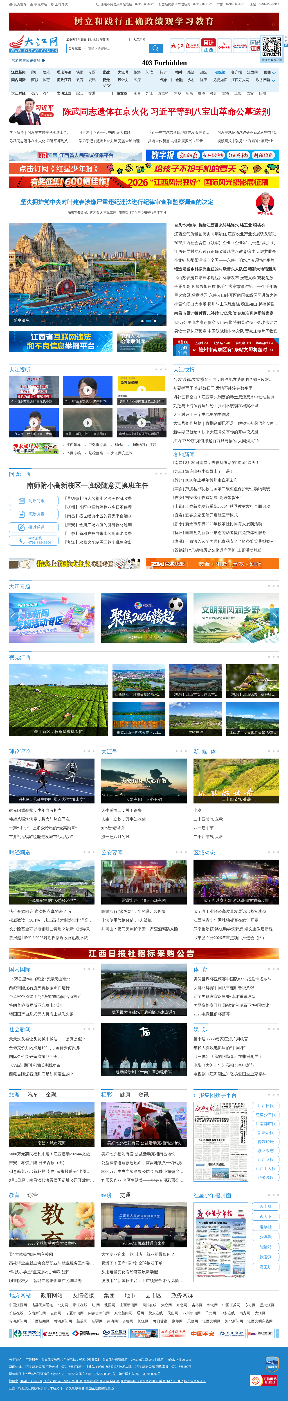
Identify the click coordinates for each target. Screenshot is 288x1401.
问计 (163, 72)
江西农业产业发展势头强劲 (252, 234)
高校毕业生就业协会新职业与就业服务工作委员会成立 (57, 1263)
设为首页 (20, 4)
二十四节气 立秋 (208, 819)
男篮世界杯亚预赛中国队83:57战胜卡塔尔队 (233, 979)
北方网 (63, 1305)
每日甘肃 (160, 1321)
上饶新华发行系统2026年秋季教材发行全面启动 (227, 506)
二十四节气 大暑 (208, 836)
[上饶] (178, 506)
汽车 (46, 93)
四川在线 (149, 1305)
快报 (79, 72)
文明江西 (64, 93)
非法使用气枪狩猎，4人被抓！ (128, 920)
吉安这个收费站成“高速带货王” (213, 497)
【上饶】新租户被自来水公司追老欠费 (97, 533)
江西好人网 (240, 80)
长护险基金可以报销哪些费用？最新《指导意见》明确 (57, 929)
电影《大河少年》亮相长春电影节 (224, 1065)
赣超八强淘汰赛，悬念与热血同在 (39, 819)
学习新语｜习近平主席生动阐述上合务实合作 (45, 132)
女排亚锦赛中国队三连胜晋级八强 (224, 988)
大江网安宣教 (122, 453)
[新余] (178, 524)
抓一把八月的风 (115, 836)
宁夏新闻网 (75, 1313)
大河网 (260, 1313)
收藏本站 (40, 4)
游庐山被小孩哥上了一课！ (209, 471)
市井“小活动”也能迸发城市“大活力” (41, 836)
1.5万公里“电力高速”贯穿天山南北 (39, 979)
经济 (191, 72)
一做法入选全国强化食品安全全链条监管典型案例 (229, 541)
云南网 (55, 1313)
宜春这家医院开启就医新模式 (211, 515)
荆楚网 (177, 1321)
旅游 (137, 72)
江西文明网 (211, 1321)
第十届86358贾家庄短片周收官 (221, 1039)
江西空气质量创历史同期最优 (200, 234)
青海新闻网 (18, 1321)
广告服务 (32, 1359)
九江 (149, 93)
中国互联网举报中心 (100, 1388)
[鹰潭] (178, 541)
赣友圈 (122, 93)
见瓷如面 (220, 80)
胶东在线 (155, 1313)
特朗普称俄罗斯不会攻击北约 (35, 1005)
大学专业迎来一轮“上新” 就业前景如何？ (138, 1254)
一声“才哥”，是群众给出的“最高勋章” (43, 828)
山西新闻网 (129, 1305)
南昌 (137, 93)
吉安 (250, 93)
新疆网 (97, 1321)
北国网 (109, 1305)
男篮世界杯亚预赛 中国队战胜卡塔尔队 (209, 331)
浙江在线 (80, 1305)
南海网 (112, 1321)
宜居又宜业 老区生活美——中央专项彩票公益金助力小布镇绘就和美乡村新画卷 (172, 1180)
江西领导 (73, 445)
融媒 (203, 72)
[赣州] (178, 480)
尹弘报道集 (265, 214)
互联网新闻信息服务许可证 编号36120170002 (152, 1381)
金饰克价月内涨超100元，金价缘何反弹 (44, 1048)
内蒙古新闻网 (99, 1313)
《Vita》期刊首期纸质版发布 (34, 1065)
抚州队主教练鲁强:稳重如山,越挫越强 (240, 304)
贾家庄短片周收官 (261, 331)
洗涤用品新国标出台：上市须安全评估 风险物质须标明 (150, 1280)
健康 (203, 80)
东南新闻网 (37, 1313)
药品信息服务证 (195, 1381)
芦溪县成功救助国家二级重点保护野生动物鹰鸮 (227, 489)
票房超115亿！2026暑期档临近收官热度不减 (48, 937)
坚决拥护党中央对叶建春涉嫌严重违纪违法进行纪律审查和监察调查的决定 (117, 202)
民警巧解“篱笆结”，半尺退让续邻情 (133, 911)
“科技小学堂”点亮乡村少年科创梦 (39, 1272)
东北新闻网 (123, 1313)
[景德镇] (180, 550)
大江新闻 (139, 39)
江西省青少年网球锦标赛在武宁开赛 (226, 920)
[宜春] (178, 515)
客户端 (236, 72)
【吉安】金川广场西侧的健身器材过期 (97, 525)
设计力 (123, 80)
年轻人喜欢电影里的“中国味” (220, 1048)
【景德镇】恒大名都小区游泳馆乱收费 (97, 498)
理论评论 (64, 72)
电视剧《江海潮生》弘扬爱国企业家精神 (230, 1074)
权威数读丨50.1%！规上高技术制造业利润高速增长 (55, 920)
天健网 (192, 1321)
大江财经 (18, 93)
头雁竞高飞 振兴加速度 (195, 286)
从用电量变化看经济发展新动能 (129, 1272)
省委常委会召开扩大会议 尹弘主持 (92, 212)
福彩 (34, 80)
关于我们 (15, 1359)
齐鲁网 (127, 1321)
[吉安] (178, 497)
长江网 (143, 1321)
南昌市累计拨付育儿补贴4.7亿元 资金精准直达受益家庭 (224, 313)
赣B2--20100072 (64, 1374)
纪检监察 (96, 453)
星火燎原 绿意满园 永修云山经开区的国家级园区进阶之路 (226, 295)
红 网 (96, 1305)
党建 (106, 72)
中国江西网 (18, 1305)
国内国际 (18, 80)
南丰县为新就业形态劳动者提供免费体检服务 (225, 532)
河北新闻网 (234, 1321)
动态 (34, 93)
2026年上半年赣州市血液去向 (211, 480)
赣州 (213, 93)
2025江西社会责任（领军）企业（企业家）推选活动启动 (224, 242)
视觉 (106, 80)
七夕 (198, 810)
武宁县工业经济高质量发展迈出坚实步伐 (230, 911)
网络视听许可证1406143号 (101, 1381)
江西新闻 (18, 72)
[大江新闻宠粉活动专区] (51, 641)
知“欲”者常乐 (113, 828)
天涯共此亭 (266, 251)
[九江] (178, 471)
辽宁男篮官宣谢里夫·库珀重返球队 (225, 996)
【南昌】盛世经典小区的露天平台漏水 (97, 516)
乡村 (191, 80)
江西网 (252, 72)
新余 (189, 93)
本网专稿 (73, 453)
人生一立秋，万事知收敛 (123, 819)
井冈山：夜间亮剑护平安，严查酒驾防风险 (139, 929)
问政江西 (64, 80)
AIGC (107, 86)
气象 (163, 80)
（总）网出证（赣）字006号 (63, 1381)
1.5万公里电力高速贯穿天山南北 (203, 322)
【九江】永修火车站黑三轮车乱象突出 (97, 542)
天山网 (172, 1313)
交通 (92, 93)
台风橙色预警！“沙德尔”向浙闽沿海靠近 (45, 996)
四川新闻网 (192, 1313)
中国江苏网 (231, 1305)
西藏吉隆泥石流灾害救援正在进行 (39, 988)
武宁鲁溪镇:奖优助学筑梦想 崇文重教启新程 (233, 929)
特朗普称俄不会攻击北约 (255, 322)
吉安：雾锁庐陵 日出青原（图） (38, 1163)
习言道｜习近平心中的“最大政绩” (105, 132)
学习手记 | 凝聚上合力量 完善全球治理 (109, 141)
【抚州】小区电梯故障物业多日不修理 (97, 507)
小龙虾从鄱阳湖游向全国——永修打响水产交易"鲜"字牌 (224, 260)
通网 (140, 1313)
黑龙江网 (267, 1305)
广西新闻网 (41, 1321)
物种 (178, 72)
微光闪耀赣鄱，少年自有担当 (35, 810)
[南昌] (178, 462)
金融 (179, 80)
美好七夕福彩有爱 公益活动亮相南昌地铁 (138, 1154)
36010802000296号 (148, 1374)
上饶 (238, 93)
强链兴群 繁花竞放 (256, 278)
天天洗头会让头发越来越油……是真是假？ (47, 1039)
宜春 (226, 93)
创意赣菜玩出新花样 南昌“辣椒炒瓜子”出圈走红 (52, 1171)
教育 (79, 80)
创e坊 (119, 445)
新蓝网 (81, 1321)
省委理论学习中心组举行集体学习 (142, 212)
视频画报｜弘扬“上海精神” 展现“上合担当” (251, 141)
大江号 (123, 72)
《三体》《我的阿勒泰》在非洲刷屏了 (228, 1056)
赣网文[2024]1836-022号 (25, 1381)
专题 (92, 72)
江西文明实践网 (260, 1321)
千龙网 (210, 1313)
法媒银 (220, 72)
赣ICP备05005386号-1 (103, 1374)
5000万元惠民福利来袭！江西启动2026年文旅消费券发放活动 (63, 1154)
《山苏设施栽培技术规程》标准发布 (206, 278)
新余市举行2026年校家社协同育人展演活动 (223, 524)
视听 (34, 72)
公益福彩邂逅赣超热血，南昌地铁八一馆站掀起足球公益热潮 (156, 1163)
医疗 (137, 80)
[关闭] (286, 41)
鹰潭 (201, 93)
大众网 (166, 1305)
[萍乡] (178, 489)
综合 (79, 93)
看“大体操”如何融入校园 (31, 1254)
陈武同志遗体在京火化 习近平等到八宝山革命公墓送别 (166, 111)
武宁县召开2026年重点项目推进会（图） (230, 937)
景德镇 (163, 93)
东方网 (250, 1305)
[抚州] (178, 532)
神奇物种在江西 (143, 445)
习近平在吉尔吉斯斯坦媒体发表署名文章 (180, 132)
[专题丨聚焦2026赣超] (144, 641)
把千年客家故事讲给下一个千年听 (247, 286)
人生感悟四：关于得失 (121, 810)
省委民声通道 (42, 1305)
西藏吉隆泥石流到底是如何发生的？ (41, 1074)
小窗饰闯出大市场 (190, 304)
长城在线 (16, 1313)
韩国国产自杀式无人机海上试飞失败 (41, 1014)
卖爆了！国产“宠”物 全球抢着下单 (132, 1263)
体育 (46, 80)
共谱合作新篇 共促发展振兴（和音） (177, 141)
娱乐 (46, 72)
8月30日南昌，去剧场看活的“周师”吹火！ (222, 462)
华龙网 (212, 1305)
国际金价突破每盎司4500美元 (35, 1056)
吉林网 (197, 1305)
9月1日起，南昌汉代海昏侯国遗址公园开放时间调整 (55, 1180)
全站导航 (61, 4)
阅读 (149, 72)
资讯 (92, 80)
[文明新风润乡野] (236, 641)
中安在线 (227, 1313)
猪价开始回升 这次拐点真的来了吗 (40, 911)
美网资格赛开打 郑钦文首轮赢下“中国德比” (232, 1005)
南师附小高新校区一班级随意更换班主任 (87, 485)
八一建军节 (204, 828)
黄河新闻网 (63, 1321)
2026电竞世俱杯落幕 (212, 1014)
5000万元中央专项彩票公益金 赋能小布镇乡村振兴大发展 (152, 1171)
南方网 (244, 1313)
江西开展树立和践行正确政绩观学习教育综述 (214, 251)
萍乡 (177, 93)
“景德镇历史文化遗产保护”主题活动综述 (225, 550)
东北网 (181, 1305)
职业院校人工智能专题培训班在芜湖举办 (45, 1280)
